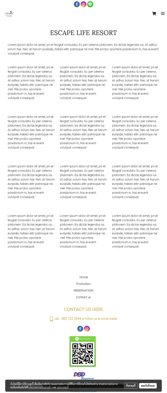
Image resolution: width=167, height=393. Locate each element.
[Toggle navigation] (162, 13)
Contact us (83, 297)
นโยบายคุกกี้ (62, 387)
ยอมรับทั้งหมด (148, 385)
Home (83, 277)
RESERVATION (83, 290)
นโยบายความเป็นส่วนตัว (40, 387)
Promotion (83, 284)
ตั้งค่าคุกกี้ (130, 385)
